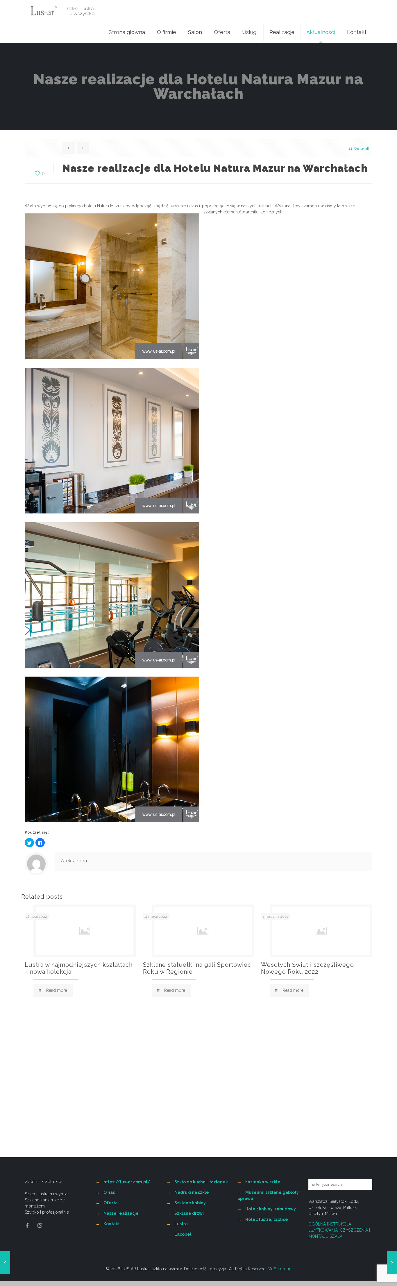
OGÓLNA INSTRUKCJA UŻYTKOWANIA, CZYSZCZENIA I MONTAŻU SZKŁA (339, 1230)
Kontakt (111, 1223)
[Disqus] (198, 1082)
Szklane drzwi (189, 1213)
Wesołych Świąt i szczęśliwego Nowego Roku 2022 (307, 968)
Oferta (110, 1203)
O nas (109, 1192)
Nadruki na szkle (191, 1192)
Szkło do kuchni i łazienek (201, 1182)
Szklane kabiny (190, 1203)
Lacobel (183, 1234)
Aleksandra (74, 861)
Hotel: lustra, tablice (266, 1219)
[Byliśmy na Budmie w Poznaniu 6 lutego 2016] (5, 1262)
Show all (361, 149)
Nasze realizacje (121, 1213)
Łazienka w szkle (262, 1182)
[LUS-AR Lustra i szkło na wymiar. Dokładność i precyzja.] (64, 11)
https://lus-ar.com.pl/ (126, 1182)
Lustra (181, 1223)
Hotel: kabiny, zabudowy (270, 1209)
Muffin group (280, 1269)
